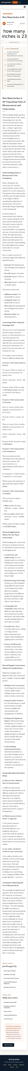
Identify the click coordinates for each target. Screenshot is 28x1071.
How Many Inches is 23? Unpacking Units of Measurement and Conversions (15, 53)
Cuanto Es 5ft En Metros (10, 1015)
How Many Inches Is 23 (12, 1028)
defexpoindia (6, 2)
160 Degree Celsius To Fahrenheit (10, 1006)
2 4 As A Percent (8, 1019)
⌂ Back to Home (8, 1045)
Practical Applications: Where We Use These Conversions (14, 70)
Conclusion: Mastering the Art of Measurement (15, 85)
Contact (15, 1064)
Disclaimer (21, 1064)
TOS (17, 1067)
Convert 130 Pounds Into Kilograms (10, 982)
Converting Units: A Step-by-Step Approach (14, 65)
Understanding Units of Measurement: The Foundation (15, 60)
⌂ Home (15, 2)
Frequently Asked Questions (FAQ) (14, 80)
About (9, 1064)
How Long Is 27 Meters (10, 971)
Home (4, 1064)
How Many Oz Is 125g (9, 974)
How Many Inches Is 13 (9, 987)
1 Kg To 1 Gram (8, 1011)
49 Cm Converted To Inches (11, 978)
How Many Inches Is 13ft (10, 1002)
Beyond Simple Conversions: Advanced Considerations (14, 75)
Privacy (12, 1067)
